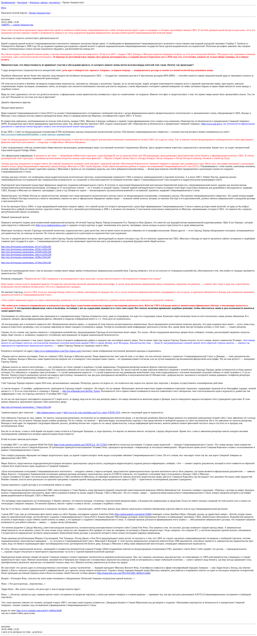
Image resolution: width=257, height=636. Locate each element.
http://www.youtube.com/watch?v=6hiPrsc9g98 (39, 610)
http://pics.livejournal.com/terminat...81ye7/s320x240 (26, 246)
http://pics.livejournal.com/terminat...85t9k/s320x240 (26, 257)
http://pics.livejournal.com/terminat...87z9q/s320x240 (26, 262)
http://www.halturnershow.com (50, 225)
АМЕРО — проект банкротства (17, 24)
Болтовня (22, 2)
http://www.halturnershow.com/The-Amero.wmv (58, 351)
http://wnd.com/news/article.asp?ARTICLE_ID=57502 (80, 444)
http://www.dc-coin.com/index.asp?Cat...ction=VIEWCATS (92, 412)
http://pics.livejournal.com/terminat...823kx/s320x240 (26, 249)
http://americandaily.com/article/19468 (133, 514)
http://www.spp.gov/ (211, 124)
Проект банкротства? (40, 13)
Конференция (8, 2)
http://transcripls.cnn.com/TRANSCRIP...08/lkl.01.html (124, 573)
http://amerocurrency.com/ (49, 412)
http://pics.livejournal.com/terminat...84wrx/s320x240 (26, 254)
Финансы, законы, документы (45, 2)
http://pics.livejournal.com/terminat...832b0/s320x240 (26, 252)
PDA (3, 8)
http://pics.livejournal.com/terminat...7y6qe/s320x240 (26, 407)
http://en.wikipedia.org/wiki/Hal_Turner (81, 391)
